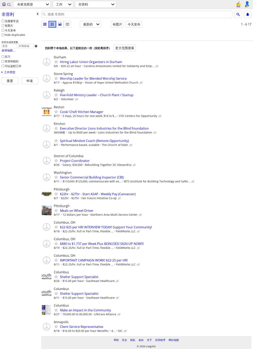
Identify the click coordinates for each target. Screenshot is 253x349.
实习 (7, 56)
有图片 (9, 25)
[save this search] (247, 14)
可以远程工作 (13, 66)
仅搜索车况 (12, 21)
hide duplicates (15, 35)
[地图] (67, 24)
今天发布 (10, 30)
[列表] (45, 24)
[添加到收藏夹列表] (56, 61)
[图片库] (60, 24)
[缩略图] (52, 24)
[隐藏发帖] (157, 66)
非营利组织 (12, 61)
